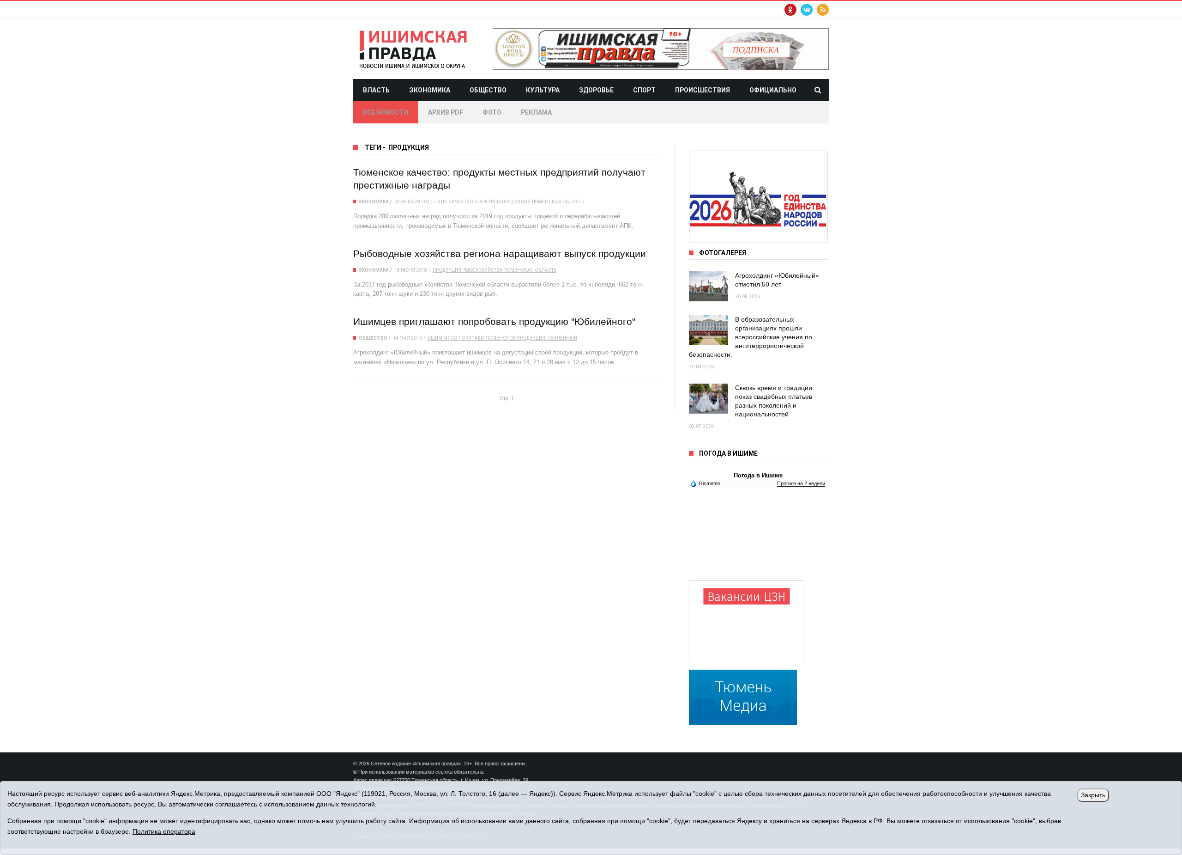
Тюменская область (557, 201)
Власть (376, 90)
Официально (772, 90)
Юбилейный (561, 338)
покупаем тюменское (487, 338)
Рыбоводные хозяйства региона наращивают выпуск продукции (499, 253)
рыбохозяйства (482, 270)
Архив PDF (445, 112)
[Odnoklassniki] (790, 9)
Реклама (536, 112)
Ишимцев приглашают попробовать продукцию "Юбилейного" (494, 321)
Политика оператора (164, 831)
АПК (442, 201)
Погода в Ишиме (758, 475)
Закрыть (1093, 795)
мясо (450, 338)
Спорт (644, 90)
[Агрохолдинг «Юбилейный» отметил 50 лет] (708, 286)
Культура (543, 90)
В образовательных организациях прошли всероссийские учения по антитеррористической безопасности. (750, 337)
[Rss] (823, 9)
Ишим (435, 338)
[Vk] (807, 9)
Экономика (429, 90)
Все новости (386, 112)
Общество (488, 90)
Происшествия (702, 90)
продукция (516, 201)
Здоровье (596, 90)
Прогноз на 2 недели (801, 483)
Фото (491, 112)
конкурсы (487, 201)
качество (460, 201)
